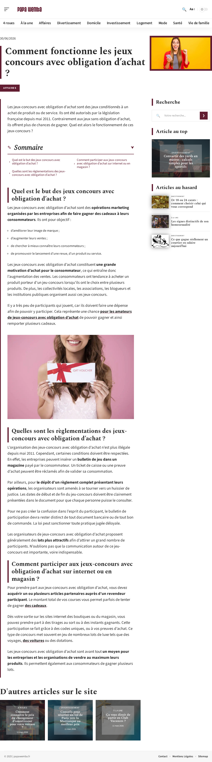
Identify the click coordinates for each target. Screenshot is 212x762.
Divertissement (70, 708)
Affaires (9, 88)
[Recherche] (184, 9)
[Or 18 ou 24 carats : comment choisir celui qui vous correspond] (160, 202)
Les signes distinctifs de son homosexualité (189, 223)
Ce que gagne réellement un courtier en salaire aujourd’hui (189, 242)
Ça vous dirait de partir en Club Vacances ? (118, 717)
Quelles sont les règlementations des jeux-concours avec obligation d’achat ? (39, 173)
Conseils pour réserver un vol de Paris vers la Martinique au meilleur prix (70, 718)
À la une (118, 710)
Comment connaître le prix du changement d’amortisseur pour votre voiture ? (22, 719)
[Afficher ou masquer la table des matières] (88, 147)
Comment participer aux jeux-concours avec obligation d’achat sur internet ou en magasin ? (103, 163)
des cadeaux (35, 606)
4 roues (22, 708)
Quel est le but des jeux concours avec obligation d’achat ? (36, 162)
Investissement (177, 196)
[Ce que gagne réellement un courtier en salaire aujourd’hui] (160, 241)
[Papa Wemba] (29, 9)
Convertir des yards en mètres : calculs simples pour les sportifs (181, 161)
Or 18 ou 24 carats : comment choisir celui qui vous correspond (188, 203)
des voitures (33, 640)
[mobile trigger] (7, 9)
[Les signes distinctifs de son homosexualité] (160, 221)
